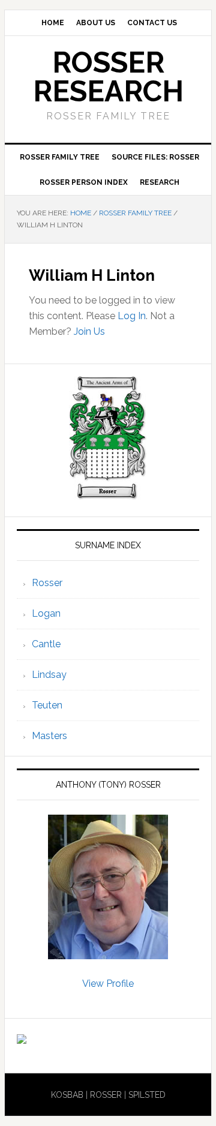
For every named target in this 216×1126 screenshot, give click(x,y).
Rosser (47, 582)
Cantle (46, 644)
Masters (49, 735)
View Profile (108, 983)
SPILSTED (147, 1095)
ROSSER (106, 1095)
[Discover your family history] (21, 1038)
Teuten (47, 705)
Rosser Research (108, 77)
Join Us (89, 331)
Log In (132, 316)
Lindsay (49, 674)
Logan (46, 613)
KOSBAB (67, 1095)
